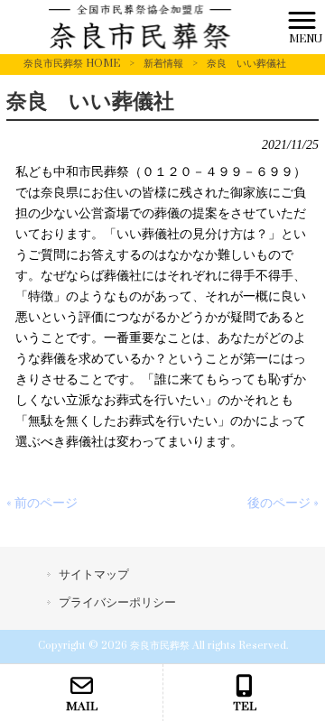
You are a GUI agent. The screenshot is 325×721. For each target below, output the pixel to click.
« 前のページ (42, 503)
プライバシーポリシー (117, 603)
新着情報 (163, 63)
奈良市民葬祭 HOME (71, 63)
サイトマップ (94, 575)
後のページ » (283, 503)
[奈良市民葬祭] (140, 26)
